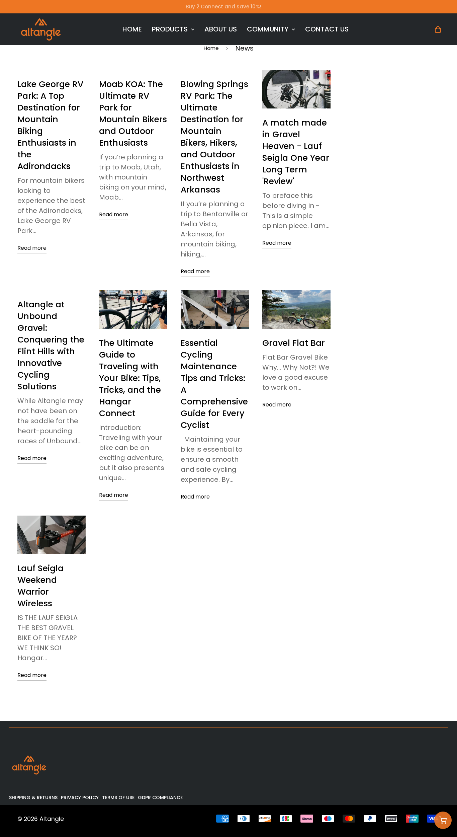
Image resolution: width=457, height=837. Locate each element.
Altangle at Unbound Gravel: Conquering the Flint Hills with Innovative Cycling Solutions (50, 345)
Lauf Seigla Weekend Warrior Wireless (40, 585)
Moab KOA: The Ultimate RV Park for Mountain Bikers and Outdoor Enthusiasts (133, 113)
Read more (32, 248)
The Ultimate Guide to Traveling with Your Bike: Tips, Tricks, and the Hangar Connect (130, 378)
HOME (132, 29)
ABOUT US (220, 29)
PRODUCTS (170, 29)
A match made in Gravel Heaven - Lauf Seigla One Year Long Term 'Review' (295, 152)
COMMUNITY (267, 29)
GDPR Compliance (160, 797)
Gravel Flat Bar (293, 343)
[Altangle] (40, 29)
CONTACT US (327, 29)
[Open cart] (443, 820)
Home (211, 48)
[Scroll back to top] (442, 800)
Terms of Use (118, 797)
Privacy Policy (80, 797)
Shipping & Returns (33, 797)
